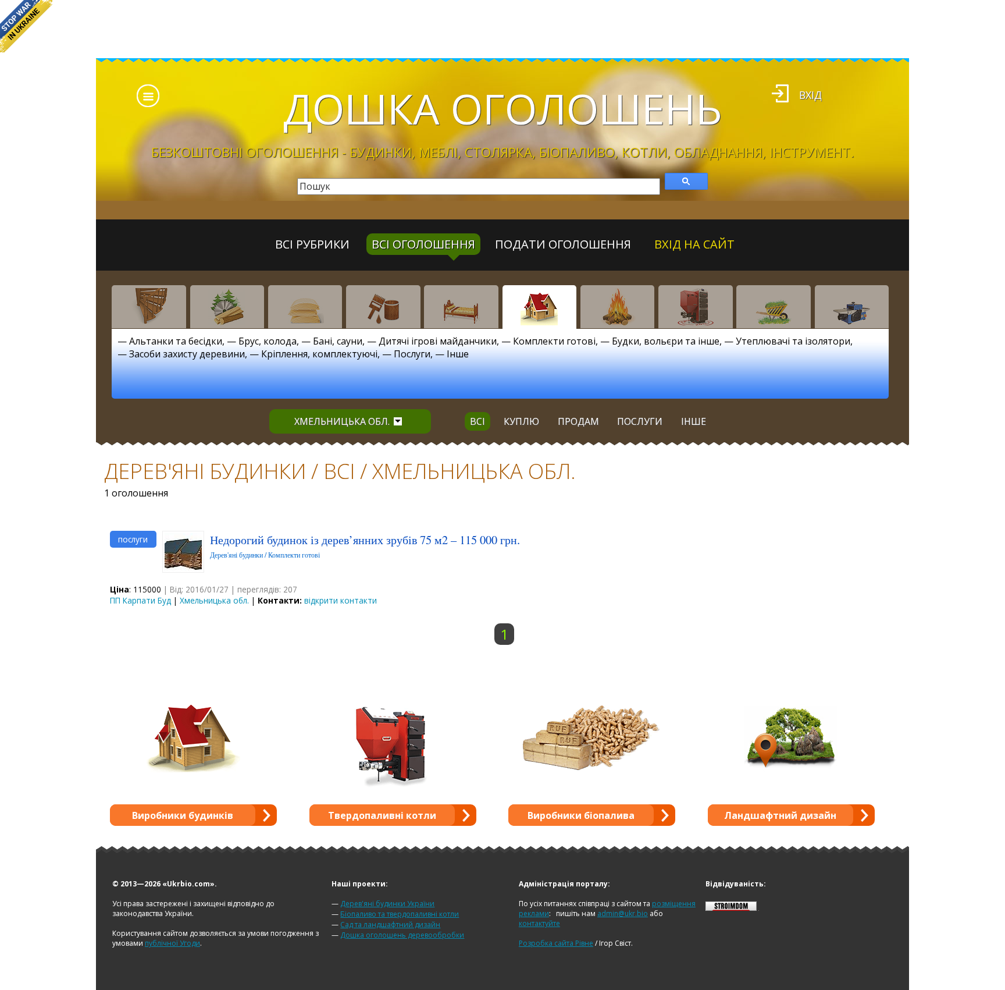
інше (693, 421)
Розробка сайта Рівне (556, 943)
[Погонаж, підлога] (305, 306)
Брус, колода (267, 341)
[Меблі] (461, 306)
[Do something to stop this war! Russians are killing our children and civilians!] (26, 26)
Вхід (810, 95)
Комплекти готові (554, 341)
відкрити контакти (340, 600)
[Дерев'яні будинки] (539, 306)
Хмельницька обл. (342, 421)
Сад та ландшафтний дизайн (390, 924)
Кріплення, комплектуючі (319, 353)
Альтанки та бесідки (175, 341)
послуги (639, 421)
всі (477, 421)
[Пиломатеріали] (227, 306)
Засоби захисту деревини (187, 353)
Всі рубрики (312, 244)
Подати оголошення (563, 244)
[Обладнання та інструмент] (852, 306)
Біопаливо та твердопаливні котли (399, 914)
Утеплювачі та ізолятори (793, 341)
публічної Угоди (172, 943)
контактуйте (539, 923)
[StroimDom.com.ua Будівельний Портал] (731, 908)
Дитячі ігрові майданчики (438, 341)
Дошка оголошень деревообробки (402, 935)
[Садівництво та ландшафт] (773, 306)
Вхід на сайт (694, 244)
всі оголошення (423, 244)
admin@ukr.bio (622, 913)
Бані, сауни (337, 341)
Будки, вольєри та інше (665, 341)
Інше (458, 353)
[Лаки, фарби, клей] (383, 306)
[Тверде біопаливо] (617, 306)
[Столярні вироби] (149, 306)
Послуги (412, 353)
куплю (521, 421)
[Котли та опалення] (695, 306)
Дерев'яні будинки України (387, 904)
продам (578, 421)
